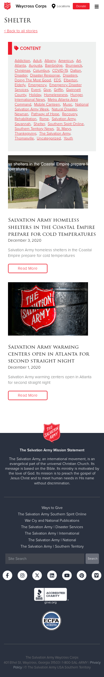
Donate (81, 6)
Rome (44, 119)
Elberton (70, 80)
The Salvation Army (54, 133)
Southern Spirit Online (66, 124)
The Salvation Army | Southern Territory (52, 546)
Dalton (75, 70)
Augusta (35, 65)
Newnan (21, 114)
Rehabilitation (26, 119)
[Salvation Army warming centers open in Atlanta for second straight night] (48, 309)
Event (36, 89)
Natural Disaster (64, 109)
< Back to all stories (21, 31)
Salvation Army (63, 119)
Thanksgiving (25, 133)
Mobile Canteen (47, 104)
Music (67, 104)
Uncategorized (49, 138)
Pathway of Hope (45, 114)
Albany (50, 60)
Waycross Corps (31, 6)
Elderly (20, 85)
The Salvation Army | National (52, 540)
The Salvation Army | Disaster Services (52, 527)
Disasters (70, 75)
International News (30, 99)
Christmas (22, 70)
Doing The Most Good (33, 80)
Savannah (23, 124)
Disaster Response (45, 75)
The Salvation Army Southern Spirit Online (52, 514)
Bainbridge (54, 65)
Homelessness (55, 95)
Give (47, 89)
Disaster (21, 75)
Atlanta (20, 65)
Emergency (37, 85)
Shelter (39, 124)
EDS (57, 80)
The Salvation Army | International (52, 533)
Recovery (69, 114)
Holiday (35, 95)
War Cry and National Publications (52, 520)
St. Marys (64, 128)
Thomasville (24, 138)
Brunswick (74, 65)
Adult (37, 60)
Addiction (22, 60)
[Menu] (95, 6)
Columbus (41, 70)
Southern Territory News (34, 128)
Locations (63, 6)
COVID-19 (59, 70)
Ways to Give (52, 507)
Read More (28, 268)
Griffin (58, 89)
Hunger (76, 95)
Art (78, 60)
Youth (68, 138)
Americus (65, 60)
